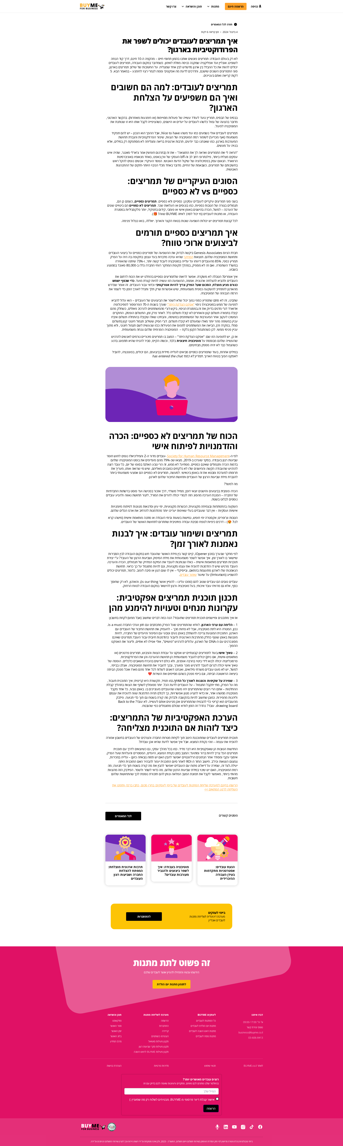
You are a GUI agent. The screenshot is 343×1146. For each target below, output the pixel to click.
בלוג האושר (115, 1036)
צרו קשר (171, 6)
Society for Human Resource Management (198, 456)
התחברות (164, 1026)
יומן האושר (116, 1031)
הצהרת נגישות (114, 1065)
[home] (92, 6)
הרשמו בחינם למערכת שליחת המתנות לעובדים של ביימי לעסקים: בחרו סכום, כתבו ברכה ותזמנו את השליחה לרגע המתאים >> (175, 787)
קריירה (165, 1031)
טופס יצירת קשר (255, 1027)
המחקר (188, 257)
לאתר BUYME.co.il (253, 1065)
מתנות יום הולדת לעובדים (203, 1026)
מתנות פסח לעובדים (206, 1036)
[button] (192, 6)
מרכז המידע (115, 1041)
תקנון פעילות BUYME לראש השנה (151, 1051)
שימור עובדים (188, 574)
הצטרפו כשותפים (160, 1036)
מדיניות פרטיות (161, 1065)
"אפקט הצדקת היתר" (180, 304)
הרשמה (165, 1020)
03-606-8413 (255, 1037)
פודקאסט (116, 1020)
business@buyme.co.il (250, 1032)
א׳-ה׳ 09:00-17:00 (253, 1022)
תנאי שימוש (210, 1065)
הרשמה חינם (236, 6)
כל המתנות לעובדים (206, 1020)
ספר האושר (115, 1026)
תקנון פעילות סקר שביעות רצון (154, 1046)
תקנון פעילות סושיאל (158, 1041)
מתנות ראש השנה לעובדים (202, 1031)
